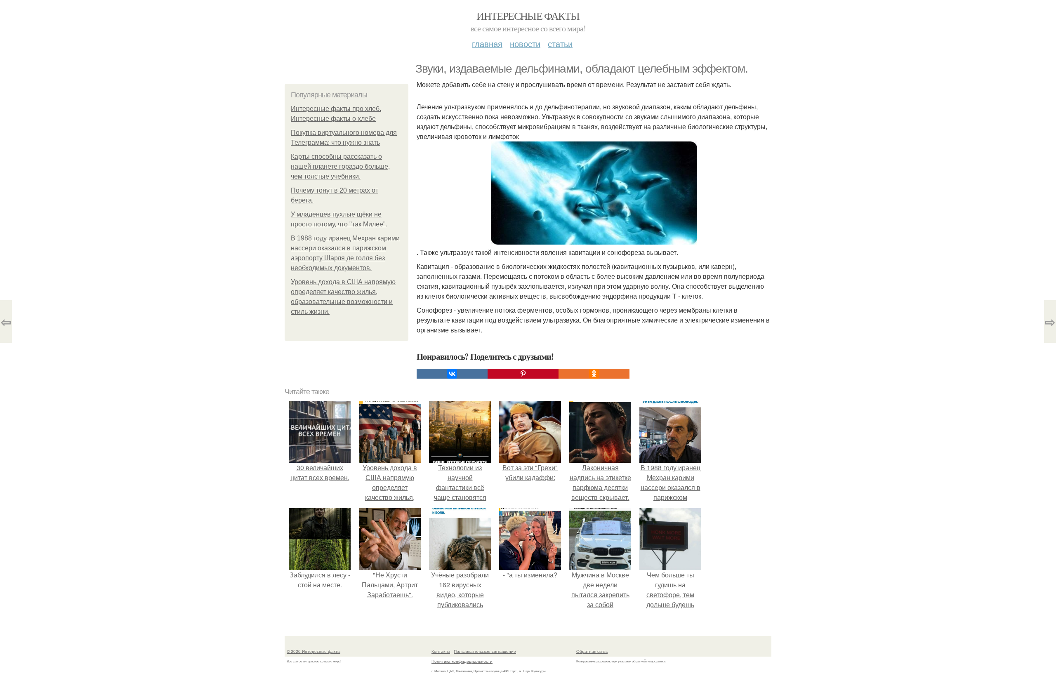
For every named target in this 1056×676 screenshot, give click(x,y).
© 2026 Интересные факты (313, 651)
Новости (525, 43)
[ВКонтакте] (452, 374)
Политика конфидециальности (462, 661)
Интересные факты (527, 16)
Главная (487, 43)
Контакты (440, 651)
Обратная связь (592, 651)
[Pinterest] (523, 374)
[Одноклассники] (594, 374)
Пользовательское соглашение (485, 651)
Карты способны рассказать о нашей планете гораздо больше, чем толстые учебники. (340, 166)
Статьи (560, 43)
